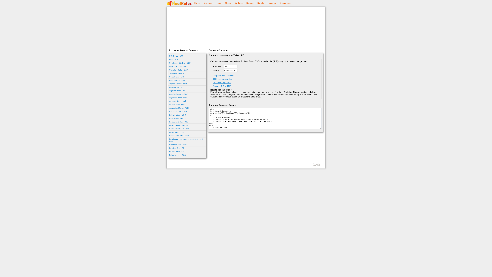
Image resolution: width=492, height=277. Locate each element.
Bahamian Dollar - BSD (178, 111)
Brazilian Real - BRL (177, 148)
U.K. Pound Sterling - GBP (180, 63)
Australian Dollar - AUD (178, 66)
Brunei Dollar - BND (177, 152)
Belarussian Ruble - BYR (179, 125)
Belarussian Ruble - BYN (179, 129)
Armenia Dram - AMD (178, 101)
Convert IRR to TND (222, 86)
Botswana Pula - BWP (178, 145)
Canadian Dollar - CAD (178, 70)
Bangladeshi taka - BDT (178, 118)
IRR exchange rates (222, 83)
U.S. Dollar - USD (176, 56)
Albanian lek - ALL (176, 87)
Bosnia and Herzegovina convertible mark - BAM (186, 140)
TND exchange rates (222, 79)
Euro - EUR (173, 59)
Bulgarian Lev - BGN (177, 155)
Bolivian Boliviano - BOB (179, 136)
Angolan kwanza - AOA (178, 94)
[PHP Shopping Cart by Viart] (318, 166)
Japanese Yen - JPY (177, 73)
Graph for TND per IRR (223, 75)
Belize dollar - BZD (176, 132)
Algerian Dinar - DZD (177, 91)
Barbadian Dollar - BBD (178, 122)
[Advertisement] (246, 27)
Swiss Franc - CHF (176, 77)
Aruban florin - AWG (177, 104)
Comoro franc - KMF (177, 80)
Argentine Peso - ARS (178, 98)
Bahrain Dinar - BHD (177, 115)
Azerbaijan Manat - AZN (179, 108)
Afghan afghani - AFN (178, 84)
